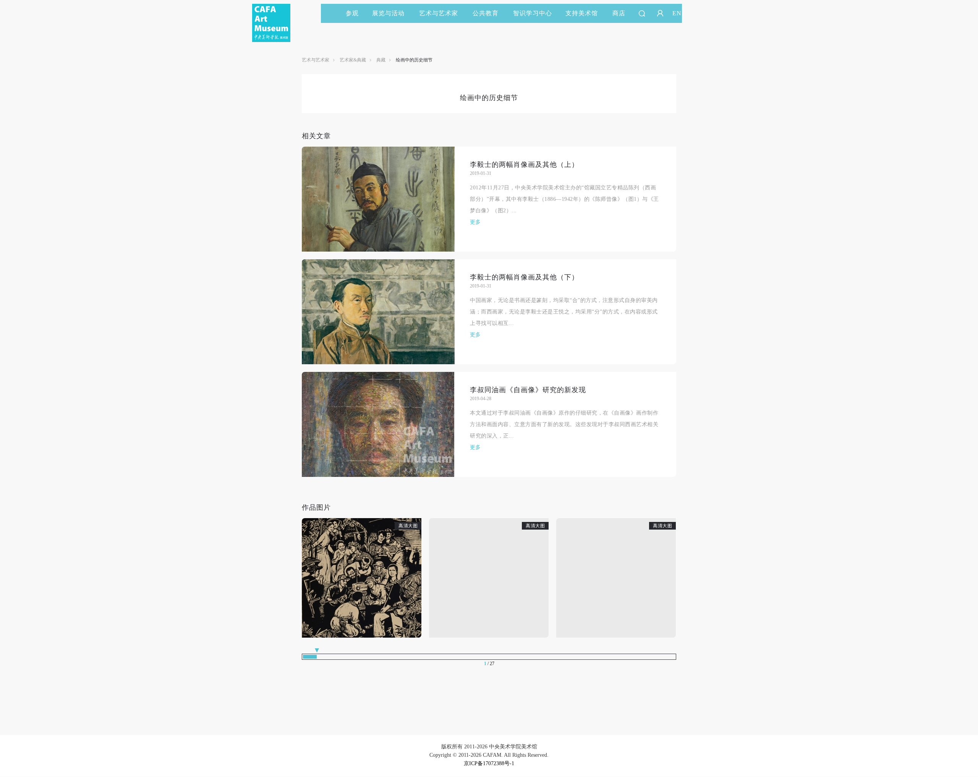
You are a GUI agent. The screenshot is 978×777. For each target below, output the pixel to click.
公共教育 (486, 13)
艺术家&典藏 (353, 60)
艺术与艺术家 (438, 13)
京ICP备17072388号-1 (489, 763)
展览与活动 (388, 13)
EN (677, 13)
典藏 (380, 60)
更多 (475, 222)
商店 (618, 13)
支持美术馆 (581, 13)
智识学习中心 (532, 13)
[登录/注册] (660, 13)
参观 (352, 13)
